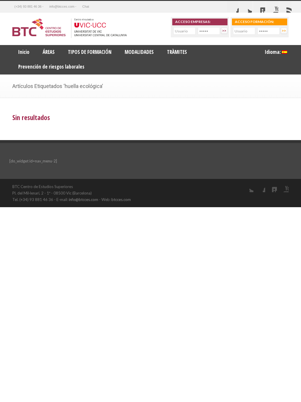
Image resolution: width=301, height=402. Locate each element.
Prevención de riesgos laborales (51, 66)
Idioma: (273, 52)
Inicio (23, 52)
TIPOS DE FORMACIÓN (89, 52)
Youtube (272, 7)
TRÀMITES (177, 52)
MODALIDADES (139, 52)
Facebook (233, 7)
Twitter (246, 7)
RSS (286, 7)
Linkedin (259, 7)
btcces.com (121, 199)
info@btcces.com (83, 199)
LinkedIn (271, 186)
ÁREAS (49, 52)
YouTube (283, 186)
